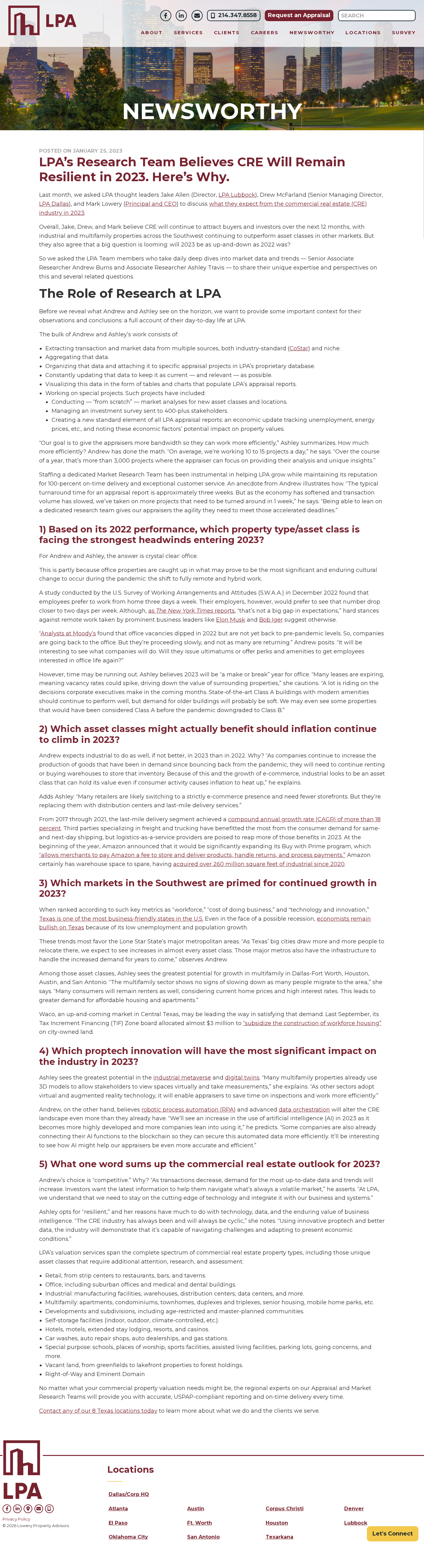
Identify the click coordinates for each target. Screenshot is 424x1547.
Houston (277, 1523)
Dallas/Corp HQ (129, 1494)
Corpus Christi (285, 1509)
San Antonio (203, 1537)
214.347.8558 (237, 15)
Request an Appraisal (299, 15)
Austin (195, 1509)
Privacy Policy (16, 1519)
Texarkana (279, 1537)
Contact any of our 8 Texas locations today (98, 1410)
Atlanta (118, 1509)
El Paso (118, 1523)
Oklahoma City (128, 1537)
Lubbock (355, 1523)
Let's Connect (392, 1533)
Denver (354, 1509)
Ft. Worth (199, 1523)
